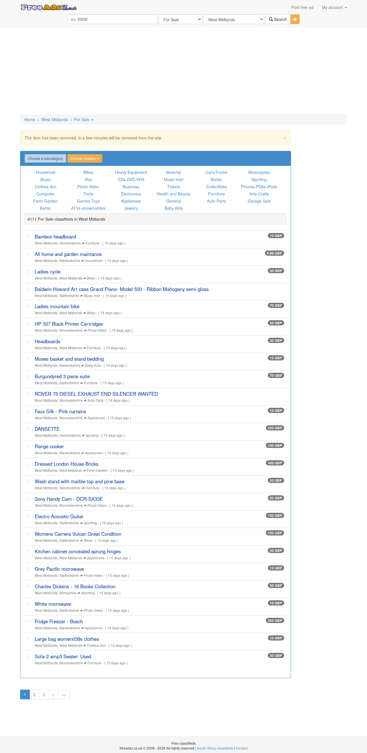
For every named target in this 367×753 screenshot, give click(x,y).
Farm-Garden (45, 201)
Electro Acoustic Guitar (59, 516)
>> (64, 694)
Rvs (88, 179)
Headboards (47, 341)
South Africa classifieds (215, 748)
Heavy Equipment (131, 172)
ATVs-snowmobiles (88, 208)
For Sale (82, 119)
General (173, 201)
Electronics (131, 194)
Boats (45, 179)
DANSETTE (47, 428)
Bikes (88, 172)
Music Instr (174, 179)
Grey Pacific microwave (59, 568)
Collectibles (216, 186)
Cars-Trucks (216, 172)
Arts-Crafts (259, 194)
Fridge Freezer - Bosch (59, 621)
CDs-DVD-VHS (131, 179)
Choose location (84, 158)
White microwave (53, 603)
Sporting (259, 179)
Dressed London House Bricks (66, 463)
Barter (45, 208)
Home (29, 119)
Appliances (131, 201)
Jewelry (131, 208)
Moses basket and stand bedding (69, 358)
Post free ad (302, 7)
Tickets (173, 186)
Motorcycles (259, 172)
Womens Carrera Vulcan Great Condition (78, 533)
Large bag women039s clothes (67, 638)
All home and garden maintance (68, 254)
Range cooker (49, 446)
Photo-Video (88, 186)
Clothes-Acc (45, 186)
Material (173, 172)
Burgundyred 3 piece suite (62, 376)
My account (333, 7)
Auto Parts (216, 201)
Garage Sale (259, 201)
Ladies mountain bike (57, 306)
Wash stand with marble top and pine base (79, 481)
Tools (88, 194)
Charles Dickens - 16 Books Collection (75, 586)
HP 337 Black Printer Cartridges (69, 323)
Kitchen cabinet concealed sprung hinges (78, 551)
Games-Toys (88, 201)
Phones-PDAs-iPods (259, 186)
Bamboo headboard (55, 236)
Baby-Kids (174, 208)
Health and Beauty (173, 194)
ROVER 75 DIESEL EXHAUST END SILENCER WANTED (96, 393)
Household (45, 172)
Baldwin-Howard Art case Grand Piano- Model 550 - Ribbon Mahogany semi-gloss (122, 289)
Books (216, 179)
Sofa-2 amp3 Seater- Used (63, 656)
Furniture (216, 194)
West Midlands (54, 119)
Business (131, 186)
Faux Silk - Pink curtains (60, 411)
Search (280, 19)
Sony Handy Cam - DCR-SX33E (69, 498)
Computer (45, 194)
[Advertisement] (183, 71)
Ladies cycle (47, 271)
